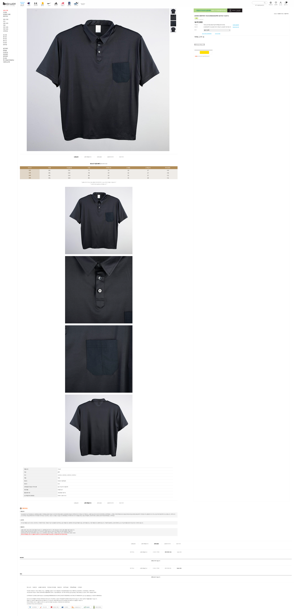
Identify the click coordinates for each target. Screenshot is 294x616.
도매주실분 (65, 587)
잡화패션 (5, 56)
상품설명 (76, 156)
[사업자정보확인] (72, 592)
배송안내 (59, 587)
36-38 (5, 35)
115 (4, 21)
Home (275, 13)
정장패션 (5, 54)
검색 (265, 3)
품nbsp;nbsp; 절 (200, 44)
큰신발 (5, 58)
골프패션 (5, 48)
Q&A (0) (121, 156)
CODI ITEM (156, 552)
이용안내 (34, 587)
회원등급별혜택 (236, 24)
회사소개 (29, 587)
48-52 (5, 41)
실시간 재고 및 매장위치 (207, 33)
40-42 (5, 37)
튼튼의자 (5, 16)
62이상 (5, 45)
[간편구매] (204, 52)
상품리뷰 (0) (110, 156)
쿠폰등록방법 (73, 587)
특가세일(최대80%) (8, 60)
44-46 (5, 39)
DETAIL (132, 552)
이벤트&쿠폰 (6, 62)
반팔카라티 (286, 13)
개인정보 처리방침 (51, 587)
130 (4, 25)
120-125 (5, 23)
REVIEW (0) (168, 552)
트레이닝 (5, 52)
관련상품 (99, 156)
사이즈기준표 (217, 33)
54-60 (5, 43)
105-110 (5, 19)
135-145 (5, 27)
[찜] (210, 52)
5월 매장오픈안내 (260, 5)
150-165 (5, 29)
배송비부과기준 (236, 27)
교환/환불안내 (87, 156)
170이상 (5, 31)
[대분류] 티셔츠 (280, 13)
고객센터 (80, 587)
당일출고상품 (6, 14)
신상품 (5, 12)
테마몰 (5, 50)
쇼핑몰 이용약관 (42, 587)
